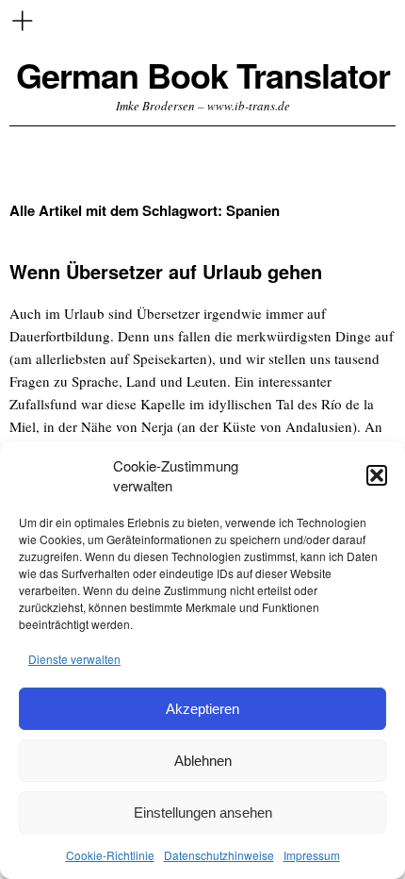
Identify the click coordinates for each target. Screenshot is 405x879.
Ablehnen (203, 761)
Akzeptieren (202, 709)
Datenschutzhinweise (219, 855)
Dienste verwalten (74, 659)
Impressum (312, 855)
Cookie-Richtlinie (110, 855)
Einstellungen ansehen (203, 812)
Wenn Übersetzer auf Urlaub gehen (165, 271)
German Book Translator (203, 75)
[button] (376, 475)
